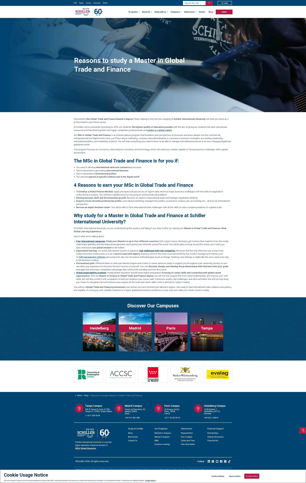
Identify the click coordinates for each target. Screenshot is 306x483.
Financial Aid (212, 440)
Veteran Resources (215, 437)
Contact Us (132, 440)
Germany (96, 3)
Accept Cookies (252, 476)
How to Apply (186, 437)
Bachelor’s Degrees (162, 433)
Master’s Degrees (162, 437)
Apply (224, 12)
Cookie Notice (150, 480)
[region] (153, 476)
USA (75, 3)
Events (202, 12)
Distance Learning (162, 444)
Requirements (187, 433)
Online (105, 3)
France (88, 3)
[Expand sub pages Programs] (232, 10)
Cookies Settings (217, 476)
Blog (211, 12)
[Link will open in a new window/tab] (209, 461)
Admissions (189, 12)
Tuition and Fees (188, 440)
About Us (146, 12)
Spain (81, 3)
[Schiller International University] (89, 12)
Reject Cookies (235, 476)
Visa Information (188, 444)
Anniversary (133, 437)
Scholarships (212, 433)
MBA (156, 440)
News (130, 433)
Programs (133, 12)
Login (225, 3)
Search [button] (209, 3)
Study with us (160, 12)
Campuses (175, 12)
